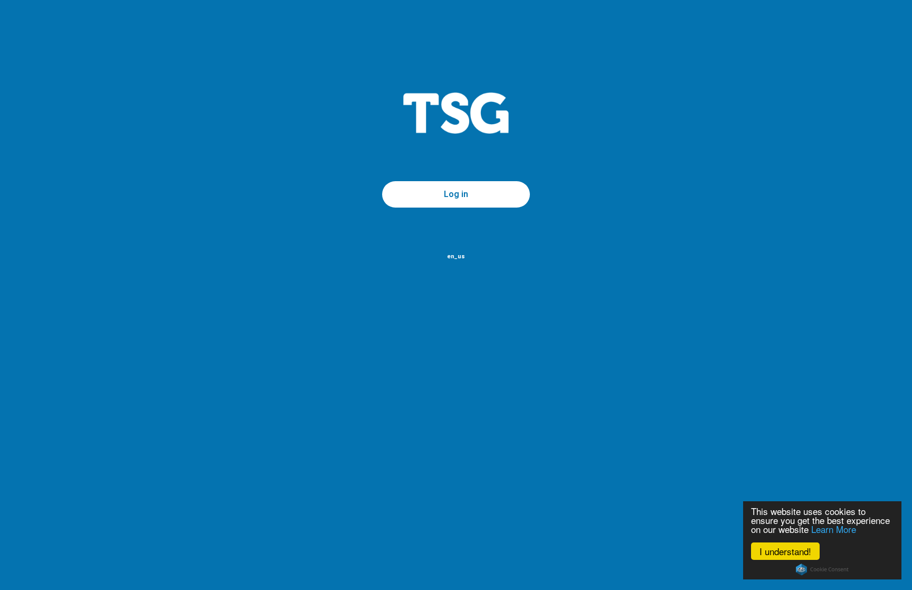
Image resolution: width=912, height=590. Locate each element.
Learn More (833, 529)
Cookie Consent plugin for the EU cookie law (822, 569)
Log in (456, 194)
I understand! (785, 551)
